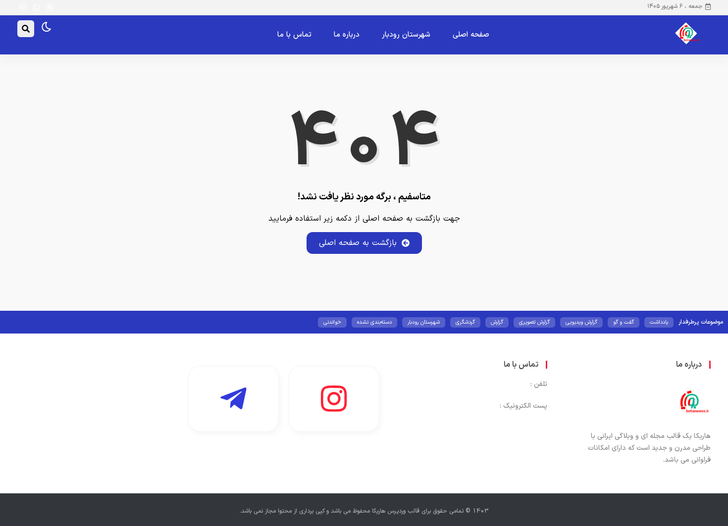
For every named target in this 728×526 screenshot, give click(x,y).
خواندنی (332, 322)
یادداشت (659, 322)
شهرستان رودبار (406, 35)
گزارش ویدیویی (581, 322)
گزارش (497, 322)
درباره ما (347, 35)
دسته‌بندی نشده (374, 322)
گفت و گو (623, 322)
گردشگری (465, 322)
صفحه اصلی (471, 35)
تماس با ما (294, 35)
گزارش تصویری (534, 322)
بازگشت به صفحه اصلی (358, 243)
